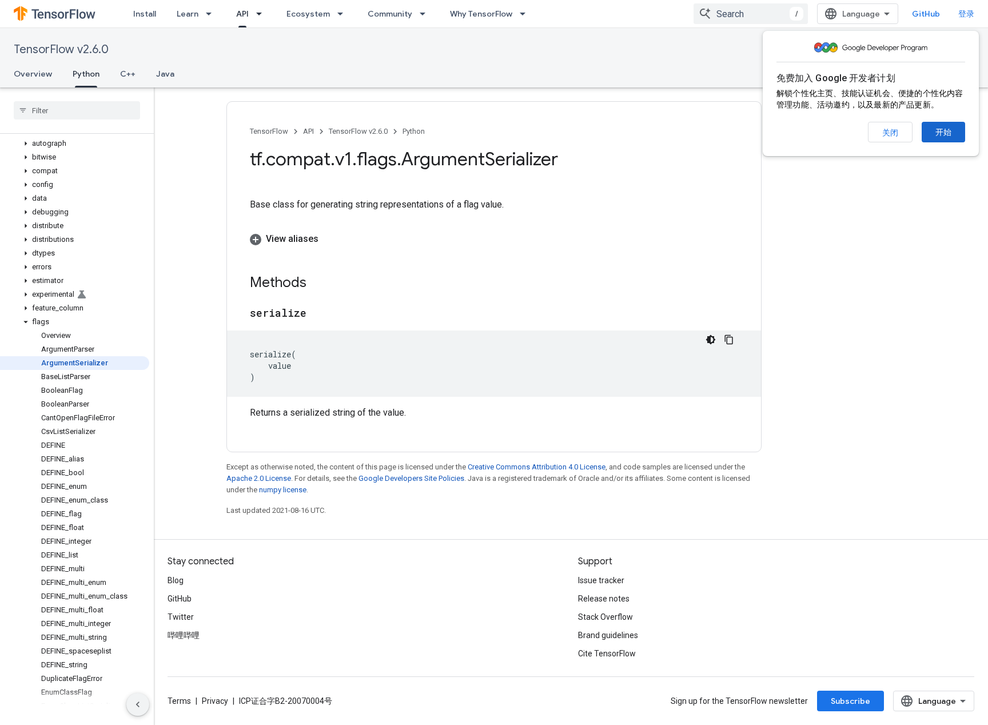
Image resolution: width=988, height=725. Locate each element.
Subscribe (850, 701)
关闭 (890, 133)
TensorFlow (269, 131)
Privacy (215, 701)
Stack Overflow (605, 617)
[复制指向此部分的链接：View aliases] (329, 239)
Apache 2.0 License (258, 478)
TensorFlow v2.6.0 (61, 49)
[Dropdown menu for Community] (426, 13)
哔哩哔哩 (184, 635)
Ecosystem (308, 14)
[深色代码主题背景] (711, 339)
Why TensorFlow (481, 14)
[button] (74, 143)
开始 (943, 132)
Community (390, 14)
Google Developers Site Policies (411, 478)
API (242, 14)
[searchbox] (77, 110)
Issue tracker (601, 580)
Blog (176, 580)
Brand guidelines (608, 635)
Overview (33, 74)
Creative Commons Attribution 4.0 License (536, 467)
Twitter (181, 617)
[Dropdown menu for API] (262, 13)
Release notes (604, 598)
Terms (179, 701)
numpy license (282, 489)
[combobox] (751, 13)
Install (144, 14)
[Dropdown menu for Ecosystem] (343, 13)
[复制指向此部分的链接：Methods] (317, 283)
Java (165, 74)
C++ (128, 74)
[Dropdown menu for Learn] (212, 13)
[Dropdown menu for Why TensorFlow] (526, 13)
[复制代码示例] (729, 339)
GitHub (926, 14)
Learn (187, 14)
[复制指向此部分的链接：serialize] (317, 314)
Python (86, 74)
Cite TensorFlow (607, 653)
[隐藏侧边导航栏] (137, 704)
